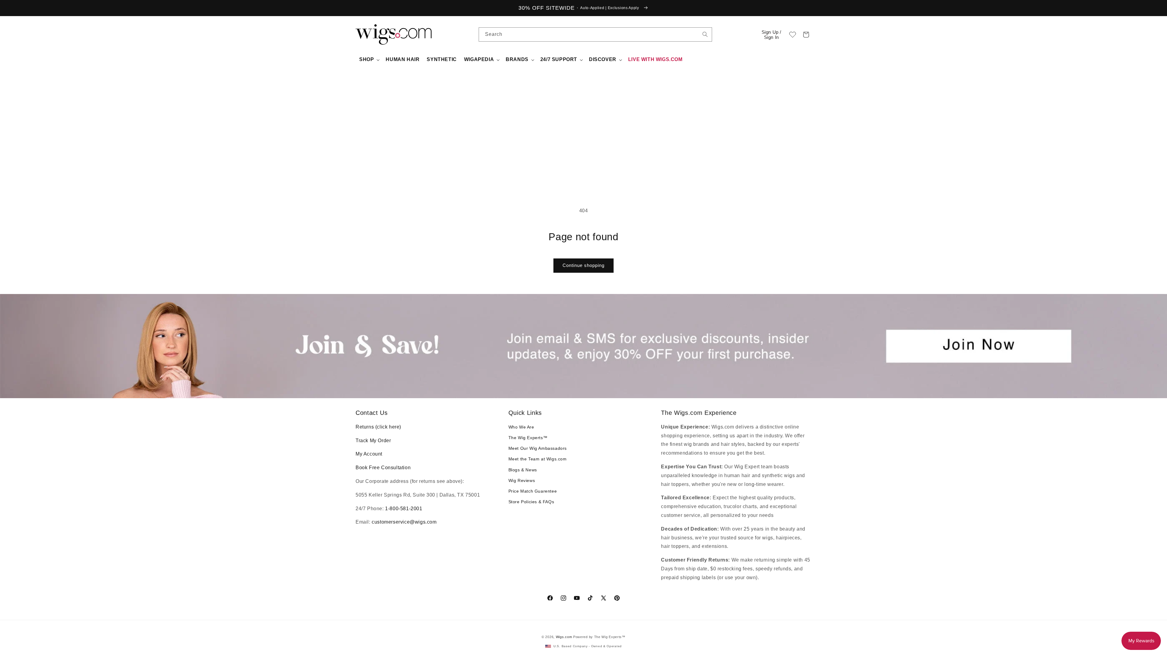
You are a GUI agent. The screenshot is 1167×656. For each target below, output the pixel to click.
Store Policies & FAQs (531, 501)
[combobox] (705, 34)
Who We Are (521, 427)
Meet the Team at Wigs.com (537, 458)
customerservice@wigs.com (404, 521)
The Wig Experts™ (528, 437)
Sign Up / (771, 34)
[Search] (705, 34)
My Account (369, 453)
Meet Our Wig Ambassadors (537, 448)
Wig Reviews (521, 480)
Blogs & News (522, 469)
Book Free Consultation (383, 467)
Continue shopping (583, 265)
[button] (806, 34)
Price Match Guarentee (532, 491)
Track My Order (373, 440)
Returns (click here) (378, 426)
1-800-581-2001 (403, 508)
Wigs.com (564, 637)
